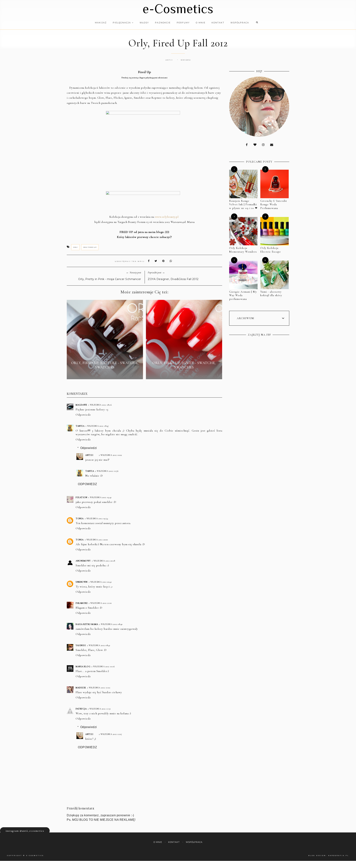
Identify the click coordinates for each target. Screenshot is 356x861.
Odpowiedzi (88, 448)
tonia (80, 518)
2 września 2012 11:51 (99, 708)
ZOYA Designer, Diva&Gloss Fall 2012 (173, 279)
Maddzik (81, 687)
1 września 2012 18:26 (100, 405)
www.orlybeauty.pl (167, 217)
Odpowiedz (83, 414)
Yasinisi (81, 645)
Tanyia (80, 426)
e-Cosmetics (178, 8)
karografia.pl (338, 855)
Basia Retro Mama (87, 624)
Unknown (82, 582)
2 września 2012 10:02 (110, 455)
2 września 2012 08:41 (98, 645)
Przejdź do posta (104, 374)
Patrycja (81, 708)
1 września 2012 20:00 (96, 539)
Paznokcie (163, 22)
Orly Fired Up (90, 247)
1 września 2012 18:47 (97, 426)
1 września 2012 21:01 (100, 603)
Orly (75, 247)
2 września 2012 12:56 (106, 471)
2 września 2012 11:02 (98, 687)
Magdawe (81, 405)
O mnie (200, 22)
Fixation (81, 497)
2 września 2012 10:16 (103, 666)
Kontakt (218, 22)
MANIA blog (83, 666)
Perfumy (183, 22)
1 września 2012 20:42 (100, 582)
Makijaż (101, 22)
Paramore (82, 603)
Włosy (144, 22)
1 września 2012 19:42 (100, 497)
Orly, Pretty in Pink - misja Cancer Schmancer (109, 279)
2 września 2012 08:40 (111, 624)
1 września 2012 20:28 (103, 560)
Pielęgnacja (122, 22)
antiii (89, 455)
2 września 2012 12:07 (110, 734)
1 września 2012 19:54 (96, 518)
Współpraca (239, 22)
